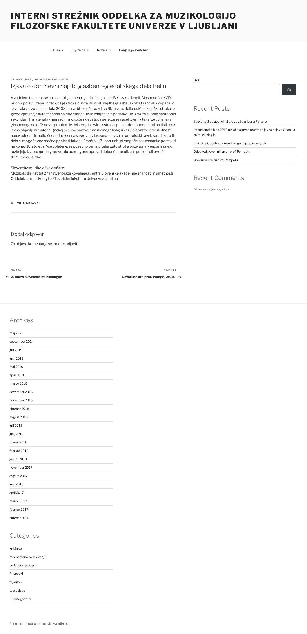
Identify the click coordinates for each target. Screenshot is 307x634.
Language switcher (133, 50)
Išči (196, 80)
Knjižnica (78, 50)
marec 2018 (18, 442)
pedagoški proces (22, 565)
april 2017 (16, 493)
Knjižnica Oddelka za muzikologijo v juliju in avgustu (230, 143)
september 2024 (21, 341)
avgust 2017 (18, 476)
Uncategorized (20, 599)
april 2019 (16, 375)
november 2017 (20, 467)
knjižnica (15, 548)
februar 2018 (18, 451)
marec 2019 (18, 383)
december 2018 (21, 392)
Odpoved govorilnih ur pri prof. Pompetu (222, 151)
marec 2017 (18, 501)
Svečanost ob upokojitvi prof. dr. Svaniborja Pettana (230, 121)
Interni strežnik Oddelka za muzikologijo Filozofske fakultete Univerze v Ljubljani (124, 21)
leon (63, 79)
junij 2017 (16, 484)
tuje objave (28, 203)
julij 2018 (15, 425)
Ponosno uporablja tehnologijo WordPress (39, 623)
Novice (102, 50)
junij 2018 (16, 434)
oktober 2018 (19, 409)
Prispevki (16, 573)
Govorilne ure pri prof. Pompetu (216, 160)
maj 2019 (16, 367)
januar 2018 (18, 459)
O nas (55, 50)
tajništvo (15, 582)
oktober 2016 (19, 518)
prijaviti (72, 244)
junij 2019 (16, 358)
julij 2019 (15, 350)
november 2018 (21, 400)
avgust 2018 (18, 417)
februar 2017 (18, 509)
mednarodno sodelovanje (27, 557)
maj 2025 (16, 333)
